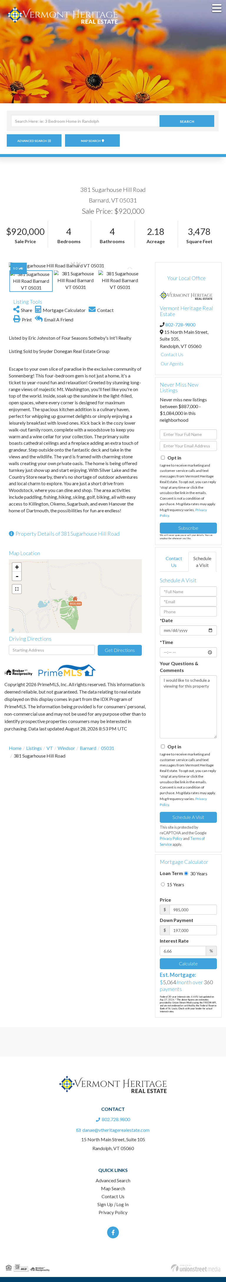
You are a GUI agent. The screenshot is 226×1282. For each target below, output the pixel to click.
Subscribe (188, 528)
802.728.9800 (116, 1119)
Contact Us (172, 354)
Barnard (88, 748)
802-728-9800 (180, 324)
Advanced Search (32, 141)
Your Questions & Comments (179, 666)
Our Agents (172, 363)
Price (165, 899)
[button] (186, 121)
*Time (166, 642)
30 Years (198, 873)
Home (15, 748)
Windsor (66, 748)
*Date (166, 620)
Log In (122, 1204)
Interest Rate (174, 940)
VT (49, 748)
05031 (107, 748)
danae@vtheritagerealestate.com (115, 1130)
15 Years (175, 884)
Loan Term (171, 873)
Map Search (91, 141)
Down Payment (176, 920)
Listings (34, 748)
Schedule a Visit (202, 561)
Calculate (188, 963)
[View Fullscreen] (16, 589)
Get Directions (120, 650)
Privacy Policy (171, 838)
